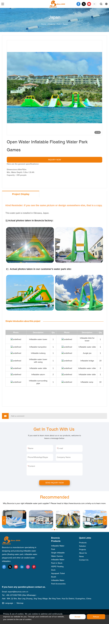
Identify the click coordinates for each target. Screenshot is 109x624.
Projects (51, 24)
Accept (77, 617)
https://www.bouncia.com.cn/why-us (79, 503)
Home (43, 24)
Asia (59, 24)
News (81, 556)
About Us (83, 553)
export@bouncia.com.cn (18, 592)
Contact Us (83, 560)
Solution (82, 546)
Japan (65, 24)
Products (83, 543)
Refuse (96, 617)
